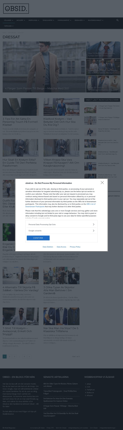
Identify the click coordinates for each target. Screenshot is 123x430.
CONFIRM (38, 238)
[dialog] (61, 215)
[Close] (103, 183)
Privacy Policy (75, 247)
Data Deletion (48, 247)
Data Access (61, 247)
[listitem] (61, 224)
